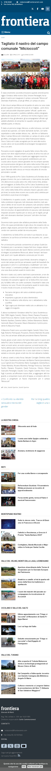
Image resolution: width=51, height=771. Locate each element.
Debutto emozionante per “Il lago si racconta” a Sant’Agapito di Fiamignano (32, 641)
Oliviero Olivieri (28, 55)
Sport (3, 37)
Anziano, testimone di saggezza (31, 451)
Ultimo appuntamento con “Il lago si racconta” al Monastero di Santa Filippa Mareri (32, 616)
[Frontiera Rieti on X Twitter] (32, 9)
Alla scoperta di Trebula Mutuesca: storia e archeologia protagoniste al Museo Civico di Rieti (33, 663)
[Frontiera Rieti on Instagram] (48, 9)
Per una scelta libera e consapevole (33, 473)
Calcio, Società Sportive (10, 387)
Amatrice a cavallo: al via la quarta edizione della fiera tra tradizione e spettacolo (34, 581)
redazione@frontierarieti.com (31, 2)
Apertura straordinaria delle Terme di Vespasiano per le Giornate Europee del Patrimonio (33, 569)
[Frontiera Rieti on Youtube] (42, 9)
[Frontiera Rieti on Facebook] (37, 9)
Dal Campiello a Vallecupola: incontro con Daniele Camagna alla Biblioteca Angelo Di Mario (33, 675)
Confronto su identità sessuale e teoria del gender (12, 403)
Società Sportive (24, 387)
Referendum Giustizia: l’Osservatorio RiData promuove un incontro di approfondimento (33, 488)
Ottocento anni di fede (27, 426)
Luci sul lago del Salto (27, 626)
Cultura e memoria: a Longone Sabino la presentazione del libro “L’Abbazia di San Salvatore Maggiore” (33, 688)
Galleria (6, 55)
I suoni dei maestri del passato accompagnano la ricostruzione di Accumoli (32, 594)
